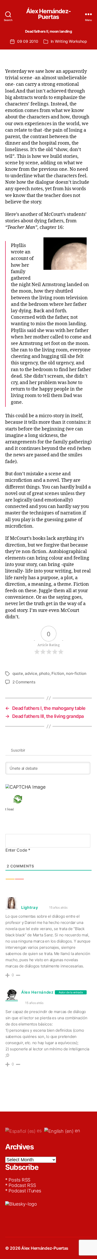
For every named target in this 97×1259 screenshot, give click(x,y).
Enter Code (17, 850)
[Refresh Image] (25, 799)
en (76, 1130)
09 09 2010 (27, 41)
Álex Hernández (37, 992)
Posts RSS (19, 1180)
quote (17, 673)
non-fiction (76, 673)
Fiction (57, 673)
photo (44, 673)
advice (31, 673)
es (39, 1130)
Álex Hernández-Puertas (48, 14)
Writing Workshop (71, 41)
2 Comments (23, 682)
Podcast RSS (22, 1185)
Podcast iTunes (25, 1190)
